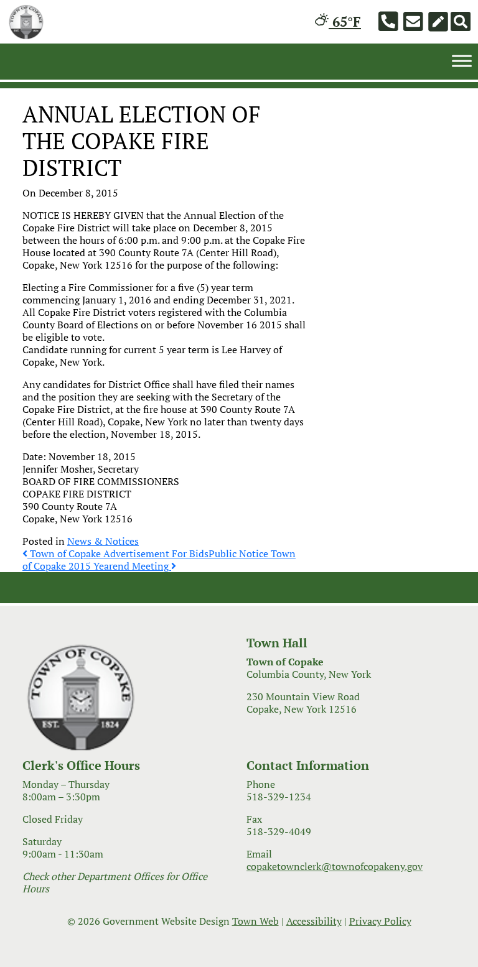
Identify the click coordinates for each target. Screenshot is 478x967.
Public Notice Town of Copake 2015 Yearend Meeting (159, 560)
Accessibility (314, 921)
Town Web (255, 921)
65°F (345, 21)
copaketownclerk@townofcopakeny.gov (334, 866)
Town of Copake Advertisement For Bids (118, 553)
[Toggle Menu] (462, 61)
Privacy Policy (380, 921)
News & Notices (103, 541)
